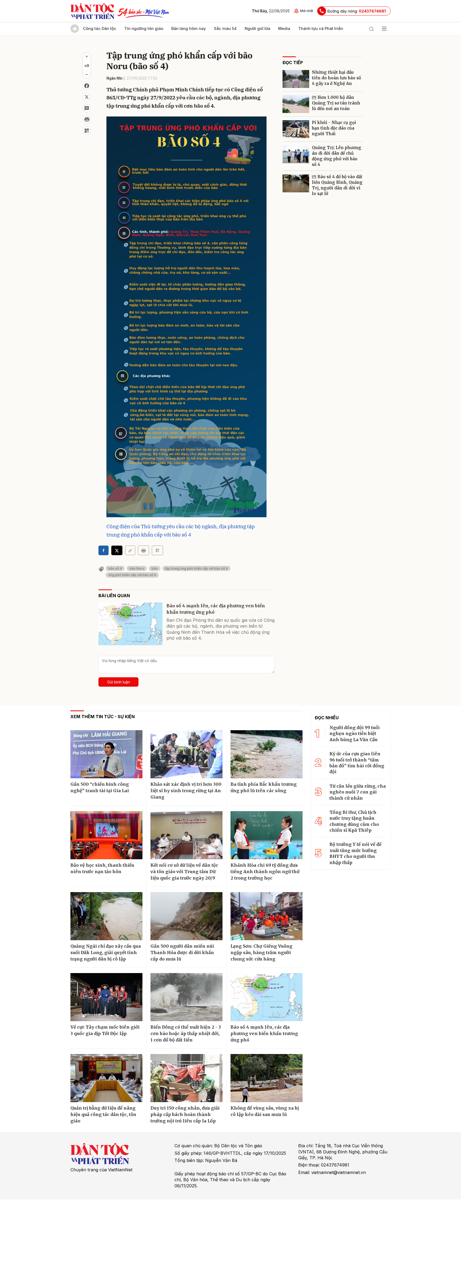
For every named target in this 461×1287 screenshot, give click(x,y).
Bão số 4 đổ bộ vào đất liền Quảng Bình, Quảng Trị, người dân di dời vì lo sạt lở (337, 185)
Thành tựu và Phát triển (320, 28)
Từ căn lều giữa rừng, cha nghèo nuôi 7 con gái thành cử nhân (357, 792)
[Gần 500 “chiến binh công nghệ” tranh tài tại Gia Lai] (106, 754)
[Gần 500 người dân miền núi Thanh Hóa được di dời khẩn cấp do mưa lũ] (186, 916)
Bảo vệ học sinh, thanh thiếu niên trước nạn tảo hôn (102, 868)
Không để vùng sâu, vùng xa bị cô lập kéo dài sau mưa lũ (264, 1111)
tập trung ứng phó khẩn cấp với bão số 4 (196, 568)
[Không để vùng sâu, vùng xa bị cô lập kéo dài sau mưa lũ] (266, 1078)
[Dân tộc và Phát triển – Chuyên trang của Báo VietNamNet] (92, 11)
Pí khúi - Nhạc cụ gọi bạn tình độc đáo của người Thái (334, 128)
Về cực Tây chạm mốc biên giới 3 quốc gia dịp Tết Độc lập (105, 1030)
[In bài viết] (86, 119)
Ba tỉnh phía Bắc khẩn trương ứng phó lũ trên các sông (263, 787)
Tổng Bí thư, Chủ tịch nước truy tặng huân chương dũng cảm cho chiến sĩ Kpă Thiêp (354, 821)
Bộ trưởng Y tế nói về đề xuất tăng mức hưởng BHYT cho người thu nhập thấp (355, 853)
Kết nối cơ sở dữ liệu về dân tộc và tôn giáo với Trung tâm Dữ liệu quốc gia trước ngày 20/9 (184, 871)
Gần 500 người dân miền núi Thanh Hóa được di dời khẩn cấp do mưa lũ (182, 952)
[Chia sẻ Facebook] (86, 85)
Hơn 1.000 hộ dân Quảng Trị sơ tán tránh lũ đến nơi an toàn (336, 103)
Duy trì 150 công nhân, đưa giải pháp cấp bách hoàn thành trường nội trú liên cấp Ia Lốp (185, 1114)
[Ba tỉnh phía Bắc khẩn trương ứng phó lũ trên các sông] (266, 754)
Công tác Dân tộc (99, 28)
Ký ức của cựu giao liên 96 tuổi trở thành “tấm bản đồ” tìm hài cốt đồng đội (356, 762)
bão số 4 (115, 568)
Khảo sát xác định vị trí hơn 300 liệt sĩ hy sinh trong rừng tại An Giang (185, 790)
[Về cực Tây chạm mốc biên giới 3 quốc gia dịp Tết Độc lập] (106, 997)
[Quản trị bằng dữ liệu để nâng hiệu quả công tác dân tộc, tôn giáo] (106, 1078)
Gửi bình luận (118, 682)
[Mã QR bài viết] (86, 130)
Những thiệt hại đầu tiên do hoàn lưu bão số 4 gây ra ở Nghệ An (336, 78)
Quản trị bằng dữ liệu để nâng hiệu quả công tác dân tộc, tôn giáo (103, 1114)
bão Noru (136, 568)
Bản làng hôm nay (188, 28)
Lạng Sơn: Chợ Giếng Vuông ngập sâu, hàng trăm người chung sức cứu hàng (261, 952)
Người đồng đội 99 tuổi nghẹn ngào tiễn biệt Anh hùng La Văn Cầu (354, 733)
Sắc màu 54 (225, 28)
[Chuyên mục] (384, 28)
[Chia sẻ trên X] (86, 97)
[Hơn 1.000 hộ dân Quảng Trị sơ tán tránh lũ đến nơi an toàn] (296, 104)
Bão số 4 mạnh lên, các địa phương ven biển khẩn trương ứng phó (215, 609)
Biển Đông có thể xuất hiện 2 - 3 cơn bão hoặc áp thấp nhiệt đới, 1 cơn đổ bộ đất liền (185, 1033)
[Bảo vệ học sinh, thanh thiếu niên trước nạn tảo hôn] (106, 835)
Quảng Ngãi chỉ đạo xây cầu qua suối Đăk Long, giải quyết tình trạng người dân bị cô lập (105, 952)
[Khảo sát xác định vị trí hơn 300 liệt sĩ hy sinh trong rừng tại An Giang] (186, 754)
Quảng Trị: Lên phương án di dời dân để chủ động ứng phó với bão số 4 (336, 156)
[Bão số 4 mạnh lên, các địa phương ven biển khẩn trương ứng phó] (130, 623)
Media (284, 28)
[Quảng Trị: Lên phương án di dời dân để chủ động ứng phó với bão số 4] (296, 154)
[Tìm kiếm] (371, 29)
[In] (143, 550)
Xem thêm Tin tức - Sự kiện (102, 716)
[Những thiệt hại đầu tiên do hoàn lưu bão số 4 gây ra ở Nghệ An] (296, 79)
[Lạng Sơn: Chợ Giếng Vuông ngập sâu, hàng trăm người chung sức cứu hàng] (266, 916)
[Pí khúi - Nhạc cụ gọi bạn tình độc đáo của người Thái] (296, 129)
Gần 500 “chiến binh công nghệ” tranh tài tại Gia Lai (99, 787)
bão (155, 568)
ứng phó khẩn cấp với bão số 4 (132, 575)
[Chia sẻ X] (116, 550)
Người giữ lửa (257, 28)
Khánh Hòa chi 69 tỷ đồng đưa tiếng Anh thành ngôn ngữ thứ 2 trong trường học (264, 871)
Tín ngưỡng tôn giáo (143, 28)
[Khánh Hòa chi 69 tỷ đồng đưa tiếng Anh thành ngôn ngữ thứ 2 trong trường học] (266, 835)
